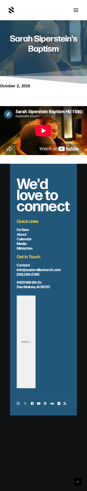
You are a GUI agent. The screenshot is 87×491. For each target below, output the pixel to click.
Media (22, 243)
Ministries (24, 248)
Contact (23, 264)
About (22, 234)
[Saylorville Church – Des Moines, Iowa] (11, 10)
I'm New (23, 229)
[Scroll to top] (78, 481)
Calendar (24, 238)
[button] (76, 10)
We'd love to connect (43, 194)
